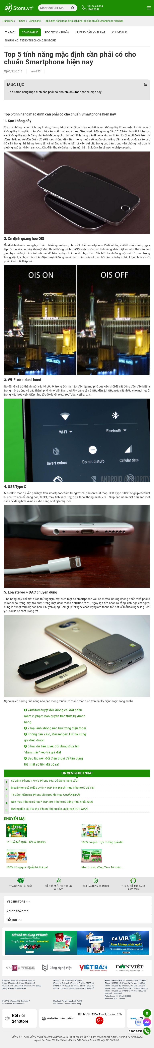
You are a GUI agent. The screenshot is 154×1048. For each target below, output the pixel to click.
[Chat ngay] (147, 1022)
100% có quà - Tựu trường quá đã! (102, 842)
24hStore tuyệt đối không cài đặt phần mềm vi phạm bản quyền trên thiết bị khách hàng (54, 716)
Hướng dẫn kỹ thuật (90, 32)
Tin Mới (10, 32)
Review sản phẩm (57, 32)
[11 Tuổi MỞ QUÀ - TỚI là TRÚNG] (39, 830)
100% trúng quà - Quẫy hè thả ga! (27, 867)
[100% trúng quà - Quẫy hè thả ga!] (39, 856)
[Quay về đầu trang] (147, 1013)
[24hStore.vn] (19, 8)
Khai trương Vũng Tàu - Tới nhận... (102, 867)
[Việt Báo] (95, 968)
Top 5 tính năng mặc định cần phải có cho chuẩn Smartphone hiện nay (54, 92)
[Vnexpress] (22, 968)
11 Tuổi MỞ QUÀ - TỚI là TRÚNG (26, 842)
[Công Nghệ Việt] (59, 968)
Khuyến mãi (120, 32)
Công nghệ (30, 32)
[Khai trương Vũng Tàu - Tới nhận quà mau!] (114, 856)
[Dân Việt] (131, 968)
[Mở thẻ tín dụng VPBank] (41, 943)
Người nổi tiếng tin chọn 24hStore (30, 40)
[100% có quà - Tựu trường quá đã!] (114, 830)
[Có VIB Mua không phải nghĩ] (113, 943)
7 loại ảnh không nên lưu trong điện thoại (56, 728)
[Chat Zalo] (139, 1022)
